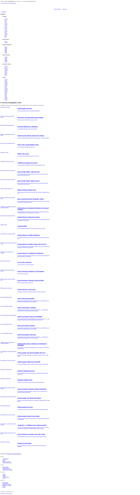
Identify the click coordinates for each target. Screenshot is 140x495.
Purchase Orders (13, 3)
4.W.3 (6, 87)
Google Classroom (6, 477)
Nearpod (4, 474)
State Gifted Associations (7, 485)
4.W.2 (6, 86)
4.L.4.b (6, 31)
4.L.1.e (6, 22)
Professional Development (7, 462)
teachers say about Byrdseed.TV (14, 453)
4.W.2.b (6, 83)
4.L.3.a (6, 27)
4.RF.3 (6, 41)
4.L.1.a (6, 18)
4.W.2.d (6, 85)
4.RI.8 (6, 51)
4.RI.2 (6, 46)
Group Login (64, 9)
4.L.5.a (6, 33)
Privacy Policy (2, 493)
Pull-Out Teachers (6, 466)
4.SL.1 (6, 67)
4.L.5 (6, 36)
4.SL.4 (6, 73)
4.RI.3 (6, 47)
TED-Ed (4, 486)
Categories (4, 459)
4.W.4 (6, 93)
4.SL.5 (6, 74)
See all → (4, 487)
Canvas (4, 475)
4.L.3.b (6, 28)
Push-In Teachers (6, 467)
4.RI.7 (6, 50)
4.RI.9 (6, 52)
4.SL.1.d (6, 70)
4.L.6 (6, 37)
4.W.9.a (6, 97)
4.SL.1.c (6, 69)
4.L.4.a (6, 30)
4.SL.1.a (6, 66)
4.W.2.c (6, 84)
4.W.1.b (6, 80)
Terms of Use (9, 493)
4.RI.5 (6, 48)
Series (4, 460)
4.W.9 (6, 98)
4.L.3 (6, 29)
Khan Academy (5, 482)
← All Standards (3, 11)
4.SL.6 (6, 75)
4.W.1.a (6, 79)
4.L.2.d (6, 25)
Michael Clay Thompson (7, 484)
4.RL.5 (6, 59)
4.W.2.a (6, 82)
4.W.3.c (6, 90)
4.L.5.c (6, 35)
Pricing (2, 3)
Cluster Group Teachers (7, 468)
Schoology (4, 476)
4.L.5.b (6, 34)
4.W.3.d (6, 91)
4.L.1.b (6, 19)
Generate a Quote (7, 3)
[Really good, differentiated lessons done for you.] (34, 6)
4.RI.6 (6, 49)
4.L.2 (6, 26)
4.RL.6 (6, 60)
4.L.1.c (6, 20)
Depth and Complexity (6, 461)
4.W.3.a (6, 88)
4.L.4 (6, 32)
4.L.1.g (6, 24)
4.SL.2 (6, 71)
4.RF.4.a (6, 42)
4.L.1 (6, 21)
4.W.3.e (6, 92)
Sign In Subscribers (57, 9)
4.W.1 (6, 81)
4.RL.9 (6, 61)
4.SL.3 (6, 72)
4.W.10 (6, 99)
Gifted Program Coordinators (8, 469)
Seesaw (4, 478)
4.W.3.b (6, 89)
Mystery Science (5, 483)
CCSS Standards (5, 458)
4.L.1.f (6, 23)
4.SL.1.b (6, 68)
